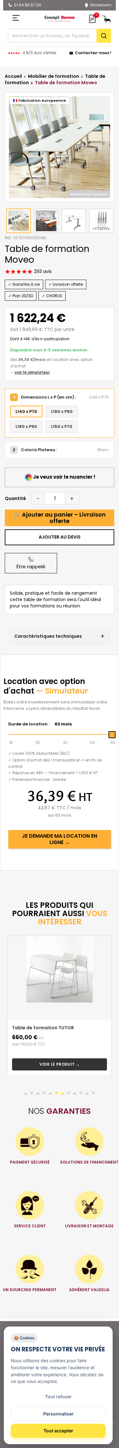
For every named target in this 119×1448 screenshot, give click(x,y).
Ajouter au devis (60, 537)
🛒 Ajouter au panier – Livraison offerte (60, 518)
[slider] (112, 734)
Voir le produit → (59, 1064)
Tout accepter (58, 1430)
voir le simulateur (32, 372)
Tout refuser (58, 1396)
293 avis (42, 271)
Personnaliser (58, 1413)
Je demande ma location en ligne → (59, 839)
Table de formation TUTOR (43, 1028)
